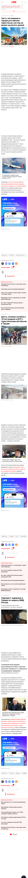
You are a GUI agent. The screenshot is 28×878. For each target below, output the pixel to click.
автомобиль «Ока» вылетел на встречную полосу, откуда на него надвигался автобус (13, 469)
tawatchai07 (11, 46)
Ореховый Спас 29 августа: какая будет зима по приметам (13, 284)
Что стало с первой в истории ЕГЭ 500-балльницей (11, 571)
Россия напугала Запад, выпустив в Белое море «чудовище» (12, 308)
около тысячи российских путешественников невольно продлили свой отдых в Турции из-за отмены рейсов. (13, 184)
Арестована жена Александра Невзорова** (13, 289)
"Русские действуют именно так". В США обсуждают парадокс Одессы (12, 834)
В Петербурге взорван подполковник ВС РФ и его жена (13, 839)
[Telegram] (9, 263)
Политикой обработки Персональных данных (10, 6)
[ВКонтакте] (12, 263)
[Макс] (6, 263)
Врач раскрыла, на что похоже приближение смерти (13, 584)
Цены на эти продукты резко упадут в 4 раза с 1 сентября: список (13, 293)
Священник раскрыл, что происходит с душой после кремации (13, 565)
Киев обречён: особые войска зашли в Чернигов (11, 829)
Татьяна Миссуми (6, 229)
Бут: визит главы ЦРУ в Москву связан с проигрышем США (12, 303)
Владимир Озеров (6, 510)
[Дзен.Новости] (2, 263)
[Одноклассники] (16, 263)
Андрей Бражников (6, 789)
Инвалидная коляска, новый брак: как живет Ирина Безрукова (13, 298)
